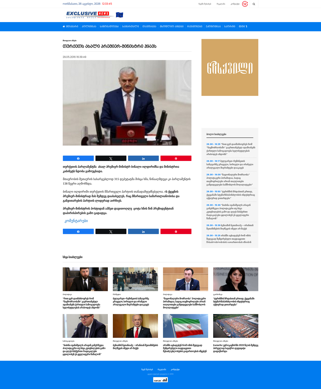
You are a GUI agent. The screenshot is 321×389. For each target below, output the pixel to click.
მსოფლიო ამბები (172, 26)
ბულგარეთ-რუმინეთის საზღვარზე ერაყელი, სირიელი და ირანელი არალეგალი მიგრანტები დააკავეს (229, 164)
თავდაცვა (149, 26)
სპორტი (229, 26)
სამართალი (130, 26)
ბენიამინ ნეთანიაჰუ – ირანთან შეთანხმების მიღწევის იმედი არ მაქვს (229, 227)
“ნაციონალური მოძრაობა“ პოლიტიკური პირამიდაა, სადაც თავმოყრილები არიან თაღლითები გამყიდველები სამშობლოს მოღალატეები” (229, 179)
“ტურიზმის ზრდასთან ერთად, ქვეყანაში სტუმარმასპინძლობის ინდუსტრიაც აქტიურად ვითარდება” (230, 195)
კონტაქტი (235, 4)
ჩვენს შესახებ (205, 4)
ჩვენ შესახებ (147, 369)
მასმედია (117, 294)
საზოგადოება (109, 26)
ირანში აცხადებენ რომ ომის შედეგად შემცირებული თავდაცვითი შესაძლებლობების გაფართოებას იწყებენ (228, 239)
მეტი (242, 26)
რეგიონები (194, 26)
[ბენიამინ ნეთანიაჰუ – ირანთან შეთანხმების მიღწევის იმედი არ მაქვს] (135, 326)
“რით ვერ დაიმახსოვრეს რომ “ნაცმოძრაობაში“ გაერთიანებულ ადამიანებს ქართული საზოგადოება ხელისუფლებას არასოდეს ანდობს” (230, 149)
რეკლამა (221, 4)
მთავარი (72, 26)
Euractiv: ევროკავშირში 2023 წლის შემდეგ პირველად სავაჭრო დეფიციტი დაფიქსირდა (235, 348)
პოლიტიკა (89, 26)
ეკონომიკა (213, 26)
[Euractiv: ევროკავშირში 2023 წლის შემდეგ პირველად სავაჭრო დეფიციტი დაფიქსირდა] (235, 326)
